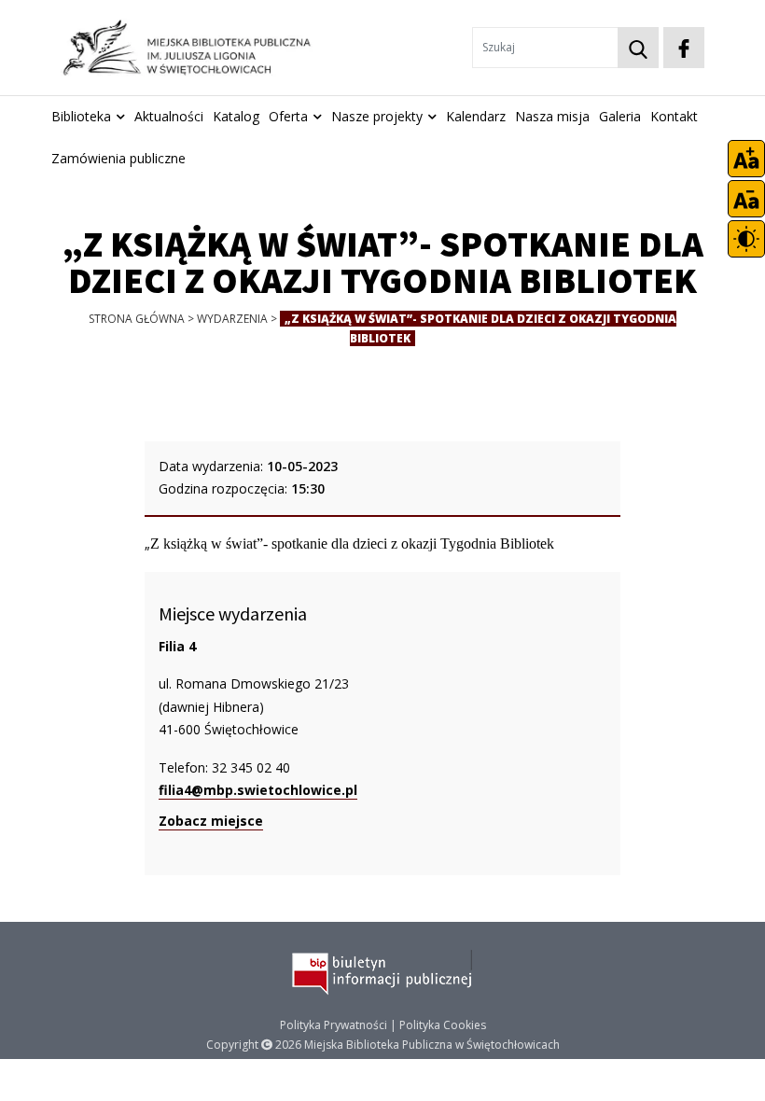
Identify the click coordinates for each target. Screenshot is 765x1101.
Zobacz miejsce (211, 820)
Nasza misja (552, 116)
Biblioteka (81, 116)
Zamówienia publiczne (118, 158)
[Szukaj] (638, 47)
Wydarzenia (232, 319)
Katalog (236, 116)
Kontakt (674, 116)
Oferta (288, 116)
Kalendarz (476, 116)
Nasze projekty (377, 116)
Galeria (620, 116)
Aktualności (168, 116)
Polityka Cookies (442, 1025)
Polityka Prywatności (333, 1025)
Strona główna (137, 319)
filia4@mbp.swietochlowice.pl (258, 790)
